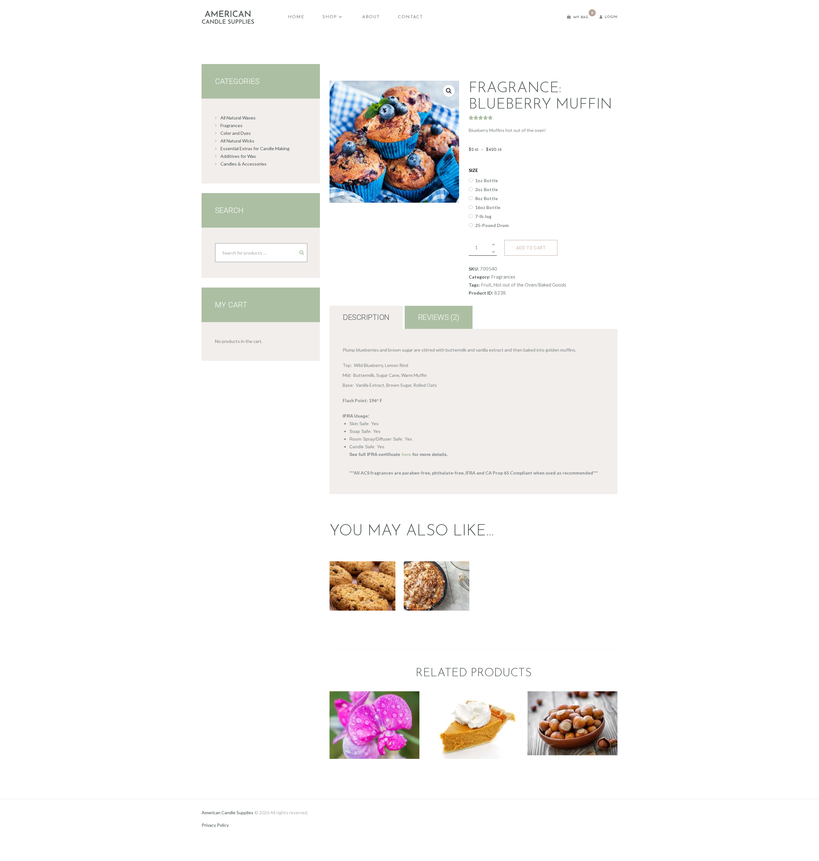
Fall (346, 571)
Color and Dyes (235, 133)
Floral (374, 713)
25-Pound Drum (492, 225)
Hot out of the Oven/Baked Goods (529, 285)
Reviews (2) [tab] (438, 317)
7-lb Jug (483, 216)
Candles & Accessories (243, 164)
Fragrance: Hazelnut (572, 694)
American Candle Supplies (227, 812)
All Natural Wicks (237, 140)
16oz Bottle (487, 207)
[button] (449, 91)
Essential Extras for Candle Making (255, 148)
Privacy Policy (215, 825)
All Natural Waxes (238, 117)
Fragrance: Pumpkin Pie (473, 691)
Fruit (486, 285)
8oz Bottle (486, 198)
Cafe (567, 709)
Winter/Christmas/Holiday (362, 586)
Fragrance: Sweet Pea (374, 698)
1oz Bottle (486, 180)
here (406, 454)
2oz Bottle (486, 189)
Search (296, 250)
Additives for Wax (238, 156)
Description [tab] (366, 317)
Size (473, 170)
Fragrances (503, 277)
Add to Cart (531, 247)
